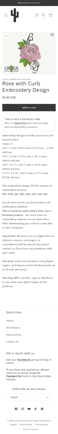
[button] (6, 15)
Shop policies (13, 334)
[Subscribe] (47, 397)
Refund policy (26, 424)
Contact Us (12, 341)
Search (10, 320)
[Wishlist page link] (37, 15)
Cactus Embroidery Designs (27, 420)
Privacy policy (41, 424)
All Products (13, 327)
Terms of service (30, 429)
